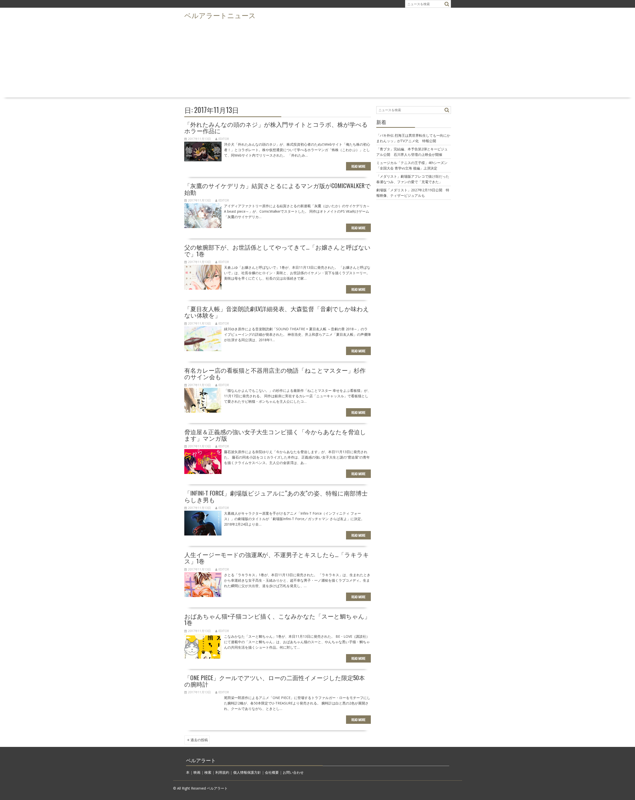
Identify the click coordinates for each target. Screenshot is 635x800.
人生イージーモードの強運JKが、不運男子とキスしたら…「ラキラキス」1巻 (276, 557)
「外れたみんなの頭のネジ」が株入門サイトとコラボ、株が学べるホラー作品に (276, 127)
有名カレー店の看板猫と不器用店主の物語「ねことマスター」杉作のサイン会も (275, 373)
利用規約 (222, 772)
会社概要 (272, 772)
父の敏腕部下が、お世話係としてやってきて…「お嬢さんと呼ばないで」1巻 (277, 250)
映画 (196, 772)
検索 (207, 772)
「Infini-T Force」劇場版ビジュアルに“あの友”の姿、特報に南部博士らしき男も (276, 496)
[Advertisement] (317, 58)
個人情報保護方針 (247, 772)
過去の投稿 (199, 739)
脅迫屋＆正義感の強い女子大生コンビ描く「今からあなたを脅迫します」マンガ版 (275, 434)
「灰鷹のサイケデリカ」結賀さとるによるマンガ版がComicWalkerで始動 (277, 188)
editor (224, 139)
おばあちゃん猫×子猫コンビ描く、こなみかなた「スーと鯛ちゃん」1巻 (277, 619)
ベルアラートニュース (220, 15)
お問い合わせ (293, 772)
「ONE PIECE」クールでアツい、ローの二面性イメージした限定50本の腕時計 (274, 680)
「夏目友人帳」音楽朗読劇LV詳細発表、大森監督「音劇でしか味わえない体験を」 (276, 311)
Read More (358, 166)
